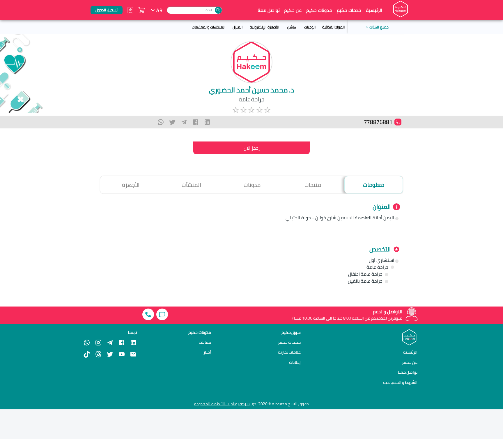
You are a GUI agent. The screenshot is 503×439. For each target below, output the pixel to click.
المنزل (237, 27)
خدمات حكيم (349, 10)
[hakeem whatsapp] (86, 342)
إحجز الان (252, 148)
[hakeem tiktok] (86, 354)
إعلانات (295, 362)
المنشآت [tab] (191, 185)
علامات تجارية (289, 352)
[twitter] (172, 122)
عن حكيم (293, 10)
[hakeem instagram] (98, 342)
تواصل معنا (269, 10)
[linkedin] (207, 122)
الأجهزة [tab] (130, 185)
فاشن (291, 27)
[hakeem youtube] (121, 354)
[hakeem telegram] (110, 342)
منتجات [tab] (312, 185)
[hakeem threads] (98, 354)
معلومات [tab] (373, 185)
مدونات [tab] (252, 185)
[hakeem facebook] (121, 342)
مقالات (205, 342)
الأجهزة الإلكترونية (264, 27)
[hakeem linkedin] (133, 342)
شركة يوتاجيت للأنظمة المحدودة (222, 404)
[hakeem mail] (133, 354)
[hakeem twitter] (110, 354)
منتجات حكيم (289, 342)
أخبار (207, 352)
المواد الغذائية (333, 27)
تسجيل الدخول (106, 9)
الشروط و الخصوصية (400, 382)
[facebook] (195, 122)
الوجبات (310, 27)
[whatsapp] (160, 122)
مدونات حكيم (319, 10)
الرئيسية (374, 10)
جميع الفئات (378, 27)
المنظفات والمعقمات (208, 27)
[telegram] (183, 122)
